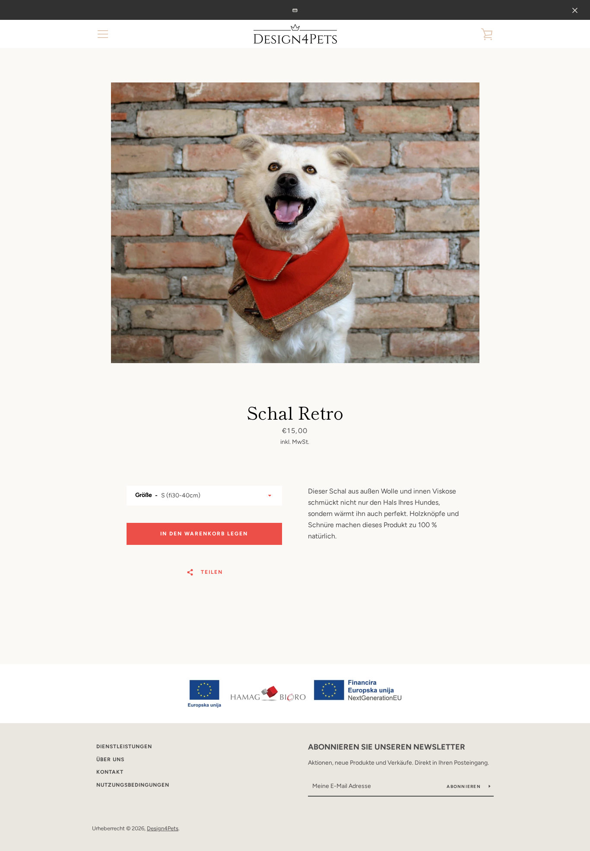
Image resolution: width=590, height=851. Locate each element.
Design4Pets (162, 828)
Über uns (110, 759)
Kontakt (110, 772)
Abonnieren (464, 786)
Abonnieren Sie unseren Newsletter (386, 747)
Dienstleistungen (124, 746)
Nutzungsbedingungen (132, 785)
